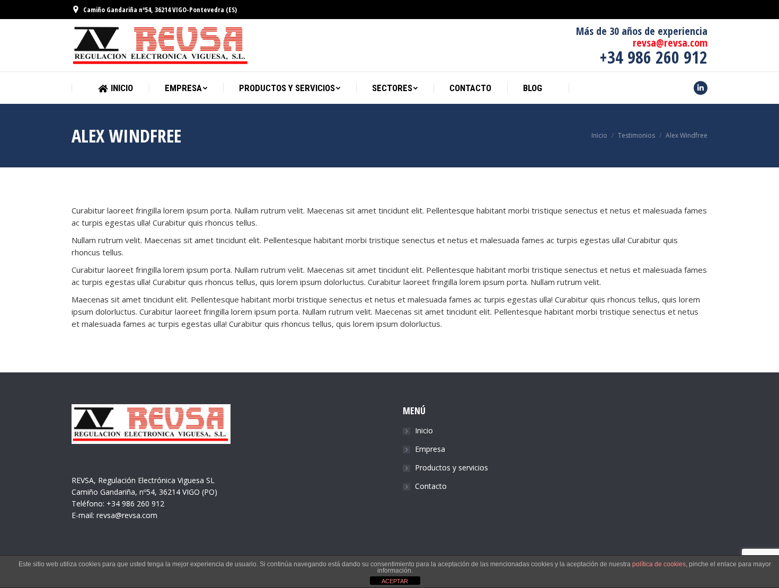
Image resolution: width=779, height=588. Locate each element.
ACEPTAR (395, 581)
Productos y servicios (451, 467)
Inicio (599, 135)
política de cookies (659, 564)
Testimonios (636, 135)
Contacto (431, 486)
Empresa (430, 449)
